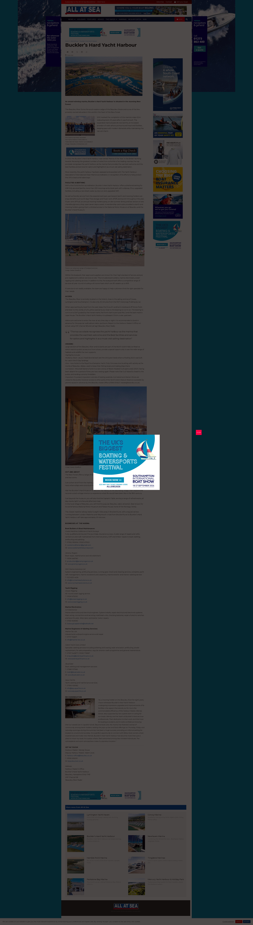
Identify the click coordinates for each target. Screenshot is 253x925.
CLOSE (199, 432)
